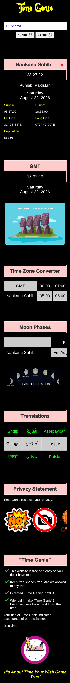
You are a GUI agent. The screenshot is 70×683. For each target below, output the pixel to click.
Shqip (13, 431)
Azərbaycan (55, 431)
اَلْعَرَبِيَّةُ (31, 431)
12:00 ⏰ (25, 35)
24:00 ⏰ (45, 35)
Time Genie (35, 8)
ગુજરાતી (32, 443)
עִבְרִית (54, 443)
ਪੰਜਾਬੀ (13, 456)
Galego (13, 443)
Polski (54, 456)
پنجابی (31, 456)
